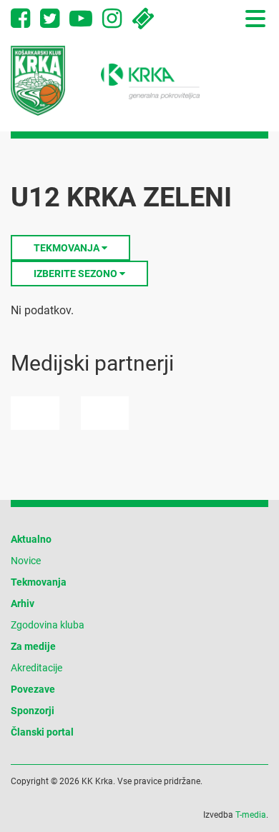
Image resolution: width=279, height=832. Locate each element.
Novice (26, 560)
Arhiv (22, 603)
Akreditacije (36, 667)
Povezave (33, 689)
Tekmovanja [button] (68, 248)
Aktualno (31, 539)
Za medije (33, 646)
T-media (250, 815)
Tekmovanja (39, 582)
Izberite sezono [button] (76, 273)
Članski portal (42, 732)
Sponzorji (32, 710)
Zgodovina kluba (47, 625)
